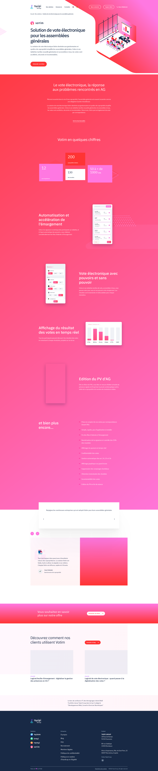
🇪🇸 (77, 7)
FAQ (62, 742)
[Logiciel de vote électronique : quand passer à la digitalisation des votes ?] (106, 666)
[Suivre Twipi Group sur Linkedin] (114, 760)
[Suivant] (114, 515)
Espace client (108, 7)
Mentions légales (67, 749)
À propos (64, 734)
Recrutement (65, 746)
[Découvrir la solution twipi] (35, 734)
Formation (67, 7)
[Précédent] (43, 515)
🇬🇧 (73, 7)
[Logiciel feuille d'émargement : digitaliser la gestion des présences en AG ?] (51, 666)
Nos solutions (49, 7)
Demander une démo (38, 64)
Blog (62, 738)
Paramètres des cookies (101, 769)
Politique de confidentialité (70, 753)
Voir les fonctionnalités (79, 121)
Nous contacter (95, 7)
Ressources (59, 7)
